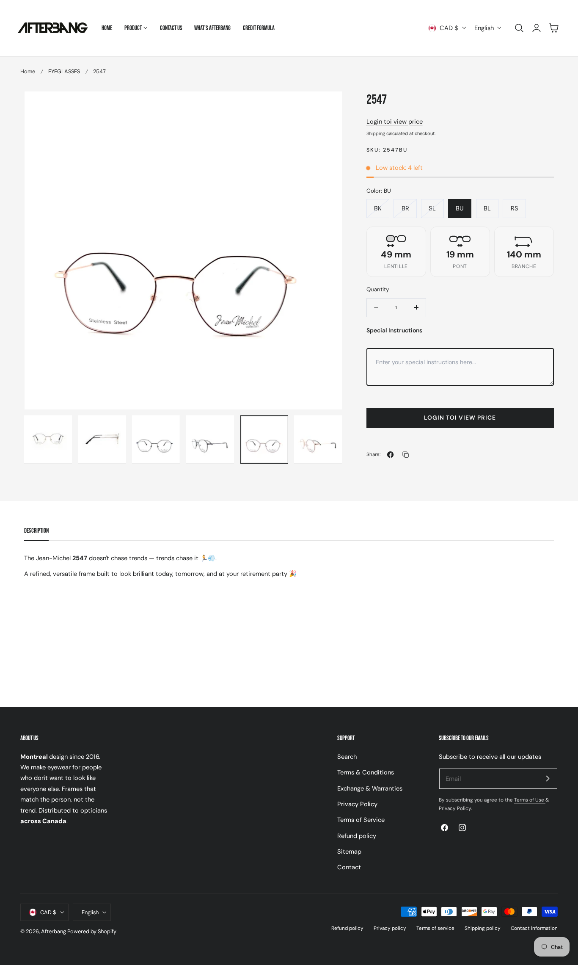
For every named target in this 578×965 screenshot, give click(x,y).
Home (27, 71)
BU (460, 208)
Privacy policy (390, 928)
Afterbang (53, 931)
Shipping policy (483, 928)
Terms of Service (361, 820)
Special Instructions (394, 330)
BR (405, 208)
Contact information (534, 928)
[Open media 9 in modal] (327, 106)
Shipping (375, 133)
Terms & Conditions (365, 772)
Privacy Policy (357, 804)
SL (432, 208)
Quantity (377, 289)
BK (378, 208)
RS (514, 208)
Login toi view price (394, 121)
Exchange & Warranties (369, 788)
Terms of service (435, 928)
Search (347, 756)
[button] (519, 28)
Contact (349, 867)
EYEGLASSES (64, 71)
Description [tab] (36, 531)
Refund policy (356, 835)
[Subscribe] (547, 778)
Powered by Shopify (91, 931)
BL (487, 208)
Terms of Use (529, 799)
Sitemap (349, 851)
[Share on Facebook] (390, 455)
